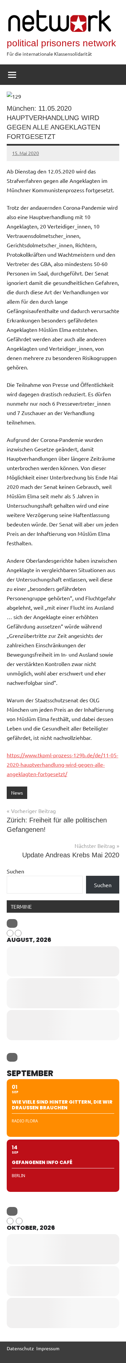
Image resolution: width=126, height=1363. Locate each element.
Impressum (47, 1348)
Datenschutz (20, 1348)
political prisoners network (61, 43)
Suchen (15, 871)
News (17, 793)
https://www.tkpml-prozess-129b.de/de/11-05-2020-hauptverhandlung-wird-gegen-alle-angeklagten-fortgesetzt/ (62, 764)
